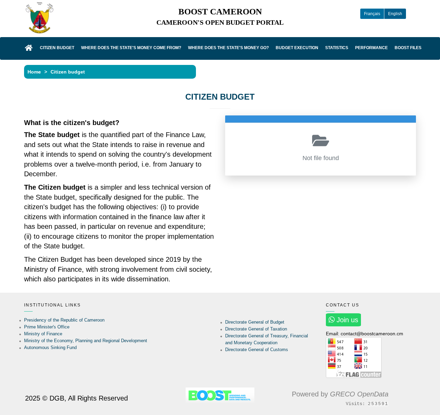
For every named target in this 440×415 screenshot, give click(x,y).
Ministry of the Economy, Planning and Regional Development (85, 340)
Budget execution (297, 47)
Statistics (336, 47)
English (395, 13)
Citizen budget (57, 47)
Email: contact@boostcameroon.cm (364, 333)
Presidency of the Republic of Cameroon (64, 320)
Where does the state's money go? (228, 47)
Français (372, 13)
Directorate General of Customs (256, 349)
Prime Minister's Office (46, 326)
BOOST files (408, 47)
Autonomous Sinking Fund (50, 347)
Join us (346, 320)
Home (34, 72)
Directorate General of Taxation (256, 329)
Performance (371, 47)
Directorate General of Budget (254, 322)
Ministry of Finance (43, 333)
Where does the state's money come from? (131, 47)
